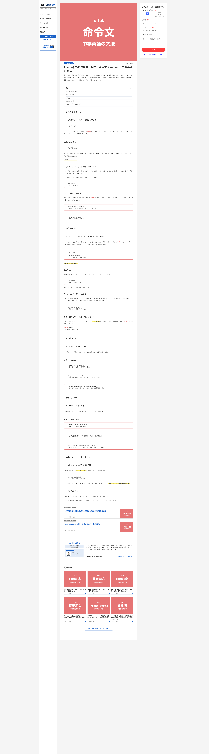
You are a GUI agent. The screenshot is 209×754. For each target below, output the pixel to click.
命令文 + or (69, 98)
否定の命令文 (70, 95)
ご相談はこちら (48, 36)
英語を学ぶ (43, 32)
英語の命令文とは (71, 91)
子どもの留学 (44, 23)
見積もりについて (47, 39)
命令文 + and (70, 101)
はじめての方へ (45, 14)
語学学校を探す (45, 27)
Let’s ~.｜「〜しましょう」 (74, 104)
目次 (67, 88)
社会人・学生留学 (45, 18)
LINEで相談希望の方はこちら (153, 54)
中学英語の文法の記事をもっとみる (99, 628)
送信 (153, 50)
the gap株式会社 (74, 547)
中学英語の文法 (69, 63)
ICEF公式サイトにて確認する (125, 556)
